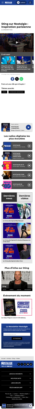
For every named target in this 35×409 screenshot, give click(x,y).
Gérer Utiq (25, 397)
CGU (11, 395)
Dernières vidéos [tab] (24, 197)
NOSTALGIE (16, 145)
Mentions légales (24, 393)
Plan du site (8, 393)
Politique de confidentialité (13, 397)
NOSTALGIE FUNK (18, 174)
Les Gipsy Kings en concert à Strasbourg (13, 317)
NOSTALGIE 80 (17, 184)
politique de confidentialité (8, 345)
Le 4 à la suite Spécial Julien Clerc (13, 261)
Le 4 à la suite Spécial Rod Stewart (13, 220)
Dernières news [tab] (9, 197)
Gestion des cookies (17, 399)
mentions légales (17, 344)
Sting (4, 286)
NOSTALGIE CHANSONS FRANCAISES (15, 127)
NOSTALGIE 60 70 (18, 164)
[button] (17, 42)
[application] (17, 42)
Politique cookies (19, 395)
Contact (15, 393)
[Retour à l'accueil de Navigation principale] (8, 3)
